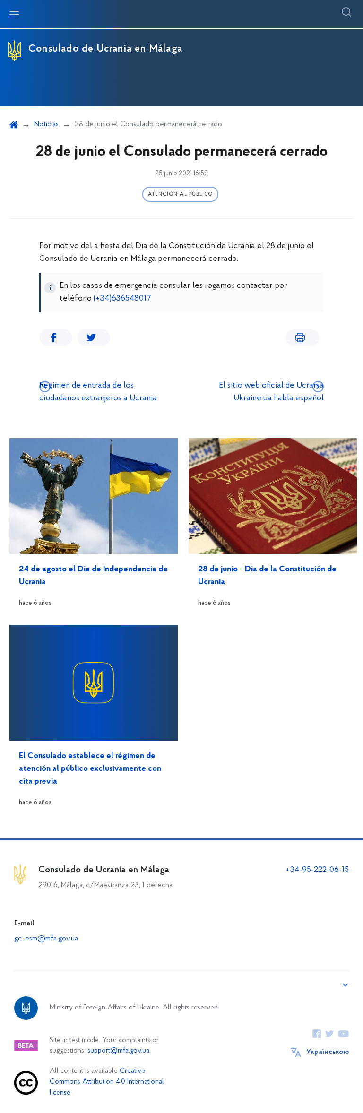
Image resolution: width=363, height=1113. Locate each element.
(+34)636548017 (122, 298)
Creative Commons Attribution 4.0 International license (107, 1082)
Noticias (46, 124)
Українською (327, 1052)
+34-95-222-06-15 (317, 870)
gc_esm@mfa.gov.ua (46, 938)
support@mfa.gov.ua (118, 1050)
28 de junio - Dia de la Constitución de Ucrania (267, 576)
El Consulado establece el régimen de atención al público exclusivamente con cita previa (90, 769)
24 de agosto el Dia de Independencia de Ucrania (93, 576)
